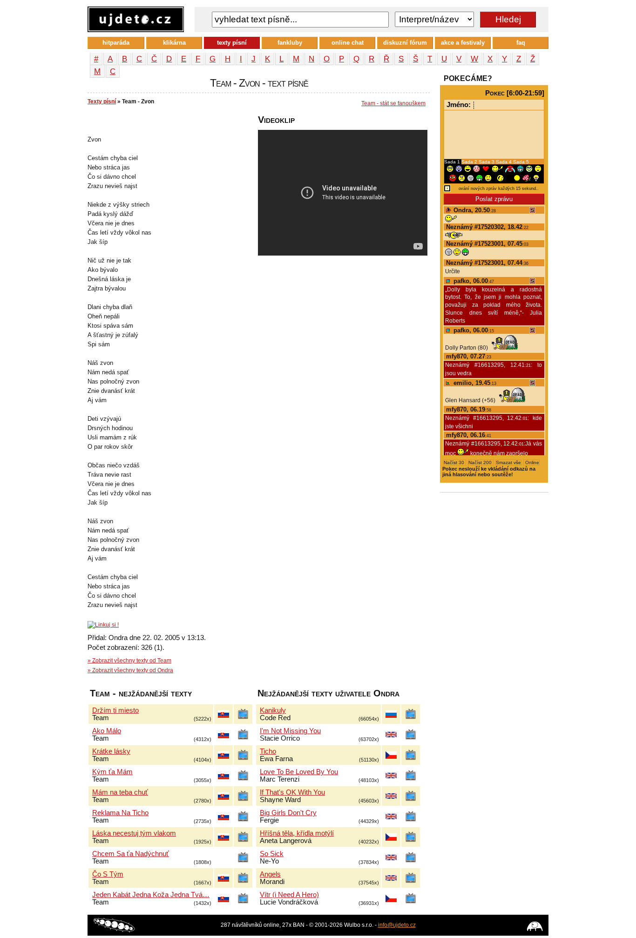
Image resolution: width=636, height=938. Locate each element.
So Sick (272, 853)
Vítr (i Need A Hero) (289, 894)
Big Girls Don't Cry (288, 813)
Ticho (268, 751)
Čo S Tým (107, 874)
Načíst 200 (480, 462)
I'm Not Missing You (290, 731)
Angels (270, 874)
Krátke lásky (111, 751)
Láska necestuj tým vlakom (134, 833)
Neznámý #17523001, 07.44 (487, 262)
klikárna (174, 42)
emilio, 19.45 (474, 382)
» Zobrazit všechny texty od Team (129, 660)
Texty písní (102, 101)
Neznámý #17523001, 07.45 (487, 243)
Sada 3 (487, 161)
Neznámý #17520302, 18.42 (487, 226)
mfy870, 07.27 (468, 356)
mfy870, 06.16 (468, 435)
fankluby (289, 42)
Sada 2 (470, 161)
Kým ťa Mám (112, 772)
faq (520, 42)
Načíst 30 (455, 462)
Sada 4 (504, 161)
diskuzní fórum (405, 42)
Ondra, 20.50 (474, 210)
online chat (348, 42)
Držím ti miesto (115, 710)
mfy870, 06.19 (468, 409)
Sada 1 (452, 161)
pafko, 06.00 (473, 280)
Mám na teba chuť (120, 792)
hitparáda (115, 42)
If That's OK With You (292, 792)
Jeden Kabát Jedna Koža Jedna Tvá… (151, 894)
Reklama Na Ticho (120, 813)
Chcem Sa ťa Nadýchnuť (130, 853)
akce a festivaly (463, 42)
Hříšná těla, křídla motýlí (297, 833)
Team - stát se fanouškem (393, 103)
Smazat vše (508, 462)
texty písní (232, 42)
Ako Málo (106, 731)
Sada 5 (521, 161)
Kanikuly (273, 710)
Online (531, 462)
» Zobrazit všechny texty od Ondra (130, 670)
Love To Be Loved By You (299, 772)
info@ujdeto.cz (397, 925)
